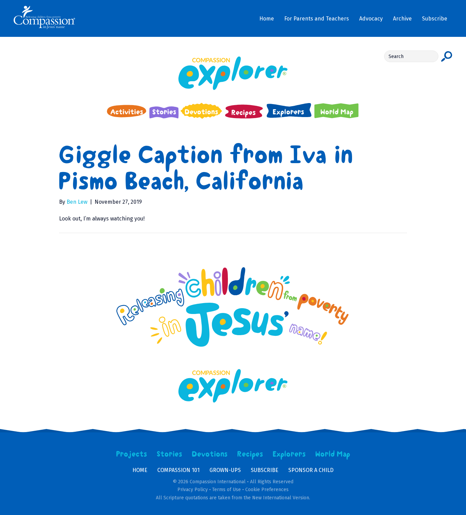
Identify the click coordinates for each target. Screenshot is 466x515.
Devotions (210, 454)
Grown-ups (225, 470)
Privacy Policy (192, 489)
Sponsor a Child (311, 470)
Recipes (250, 454)
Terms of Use (226, 489)
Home (139, 470)
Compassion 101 (178, 470)
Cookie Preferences (267, 489)
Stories (169, 454)
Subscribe (264, 470)
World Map (333, 454)
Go (446, 56)
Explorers (289, 454)
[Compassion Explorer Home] (233, 73)
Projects (131, 454)
